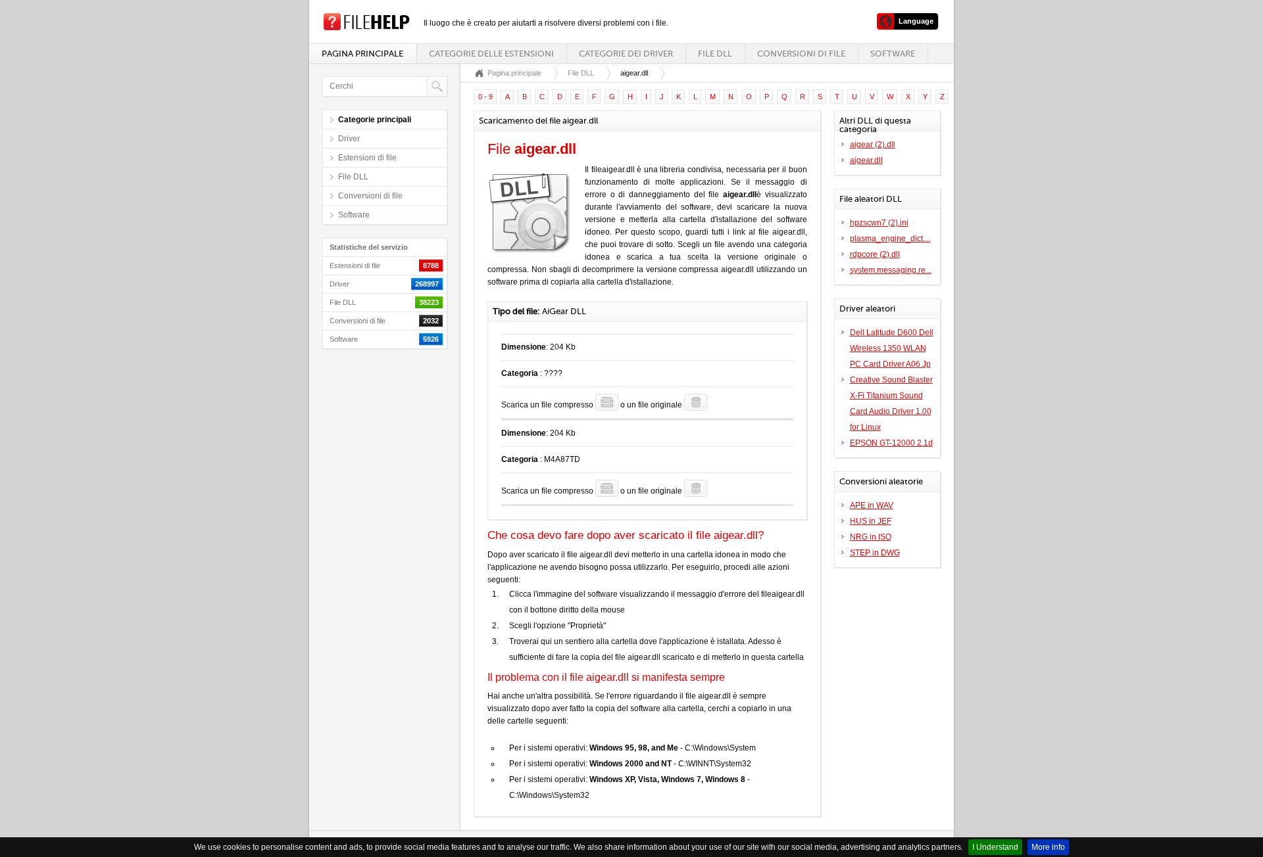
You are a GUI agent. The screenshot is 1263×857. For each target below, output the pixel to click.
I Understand (995, 847)
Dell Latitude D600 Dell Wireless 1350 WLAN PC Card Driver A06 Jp (891, 348)
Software (892, 53)
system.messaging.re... (890, 270)
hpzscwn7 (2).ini (879, 222)
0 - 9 (485, 97)
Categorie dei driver (626, 53)
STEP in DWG (875, 552)
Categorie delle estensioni (491, 53)
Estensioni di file (367, 157)
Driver (349, 138)
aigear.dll (866, 160)
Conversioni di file (801, 53)
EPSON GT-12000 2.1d (891, 443)
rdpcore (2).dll (875, 254)
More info (1048, 847)
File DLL (715, 53)
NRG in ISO (870, 537)
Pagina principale (362, 53)
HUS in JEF (870, 521)
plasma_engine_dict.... (890, 238)
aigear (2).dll (872, 144)
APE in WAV (871, 505)
